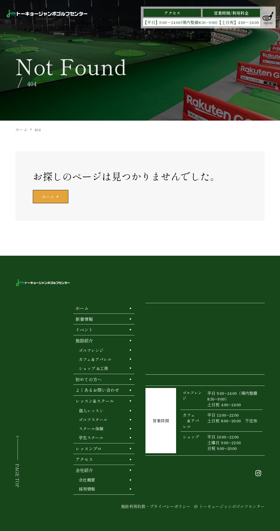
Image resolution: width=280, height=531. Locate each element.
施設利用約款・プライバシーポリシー (156, 506)
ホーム (21, 129)
